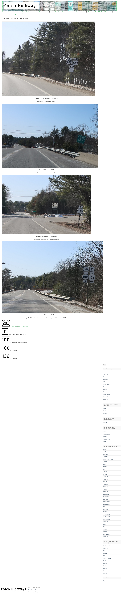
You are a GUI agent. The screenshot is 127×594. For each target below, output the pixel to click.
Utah (104, 526)
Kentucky (105, 474)
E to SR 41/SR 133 (23, 326)
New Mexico (106, 496)
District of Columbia (108, 459)
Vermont (5, 14)
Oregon (90, 12)
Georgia (105, 461)
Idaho (41, 12)
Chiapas (105, 550)
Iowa (104, 469)
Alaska (104, 451)
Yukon (104, 441)
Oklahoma (105, 509)
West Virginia (106, 534)
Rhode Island (98, 12)
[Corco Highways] (59, 10)
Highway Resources (108, 581)
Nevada (71, 12)
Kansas (105, 471)
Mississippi (105, 486)
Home (3, 12)
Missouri (105, 489)
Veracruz (105, 573)
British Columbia (107, 434)
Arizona (10, 12)
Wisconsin (105, 536)
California (17, 12)
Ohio (104, 506)
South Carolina (106, 516)
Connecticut (25, 12)
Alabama (105, 449)
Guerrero (105, 553)
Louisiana (105, 476)
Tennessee (105, 521)
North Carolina (106, 501)
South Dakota (106, 519)
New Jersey (106, 494)
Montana (64, 12)
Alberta (104, 431)
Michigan (105, 481)
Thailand (105, 422)
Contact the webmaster (33, 589)
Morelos (105, 560)
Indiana (105, 466)
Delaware (34, 12)
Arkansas (105, 454)
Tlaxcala (105, 570)
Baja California (106, 545)
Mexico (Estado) (107, 558)
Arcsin (39, 592)
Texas (104, 524)
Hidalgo (105, 555)
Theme (29, 592)
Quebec (105, 436)
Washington (108, 12)
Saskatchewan (106, 439)
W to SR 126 (13, 326)
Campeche (105, 548)
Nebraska (105, 491)
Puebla (104, 565)
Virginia (105, 531)
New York (105, 499)
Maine (47, 12)
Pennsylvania (106, 514)
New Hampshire (80, 12)
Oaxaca (105, 563)
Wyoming (13, 14)
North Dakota (106, 504)
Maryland (105, 479)
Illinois (104, 464)
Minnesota (105, 484)
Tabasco (105, 568)
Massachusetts (55, 12)
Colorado (105, 456)
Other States (22, 14)
